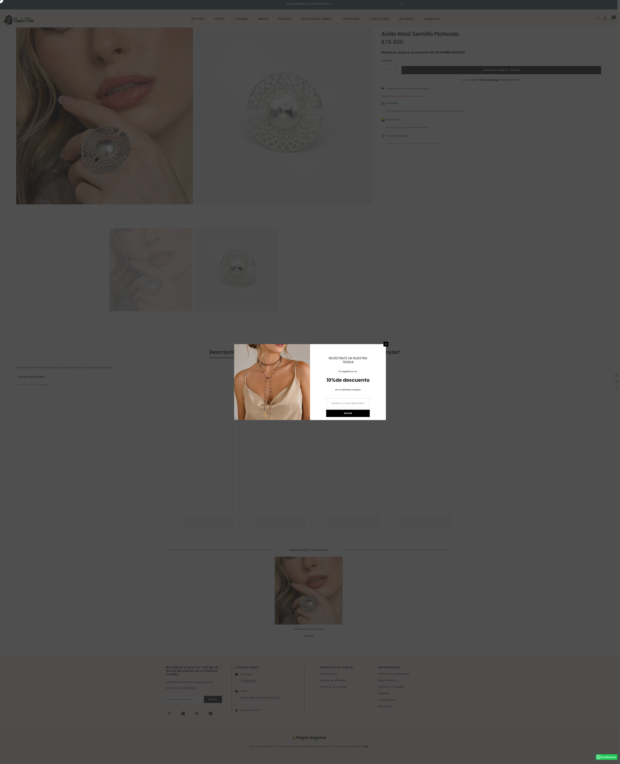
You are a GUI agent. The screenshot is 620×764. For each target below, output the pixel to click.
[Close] (385, 344)
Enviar (348, 413)
